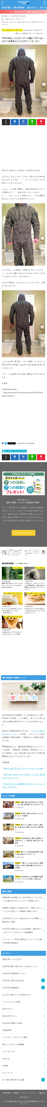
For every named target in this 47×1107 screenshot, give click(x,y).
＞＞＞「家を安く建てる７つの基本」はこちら (23, 12)
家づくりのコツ (32, 7)
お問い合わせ (24, 1097)
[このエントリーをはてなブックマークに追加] (6, 443)
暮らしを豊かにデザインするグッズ (12, 30)
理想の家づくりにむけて (12, 959)
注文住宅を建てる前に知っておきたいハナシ (20, 966)
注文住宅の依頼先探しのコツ (14, 973)
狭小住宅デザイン (9, 1016)
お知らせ (6, 1058)
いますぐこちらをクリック (23, 532)
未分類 (5, 1066)
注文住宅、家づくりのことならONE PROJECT (22, 1101)
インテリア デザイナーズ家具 (15, 1037)
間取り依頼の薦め (18, 7)
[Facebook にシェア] (3, 443)
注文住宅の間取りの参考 (12, 1023)
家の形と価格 (6, 7)
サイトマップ (7, 1073)
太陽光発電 (6, 1030)
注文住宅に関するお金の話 (13, 980)
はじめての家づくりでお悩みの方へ (16, 995)
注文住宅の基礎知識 (10, 988)
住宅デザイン (7, 1009)
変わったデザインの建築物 (13, 1044)
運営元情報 (7, 1093)
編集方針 (42, 1093)
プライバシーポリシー (29, 1093)
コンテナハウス (8, 1051)
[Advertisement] (20, 149)
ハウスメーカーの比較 (11, 1002)
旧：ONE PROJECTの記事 (13, 1080)
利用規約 (16, 1093)
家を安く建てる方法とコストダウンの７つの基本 (23, 768)
